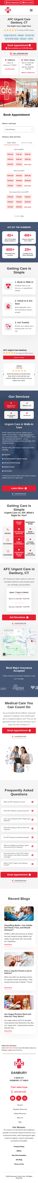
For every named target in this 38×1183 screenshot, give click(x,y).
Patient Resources (20, 1113)
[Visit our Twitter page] (18, 1098)
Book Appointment (13, 2)
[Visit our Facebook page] (12, 1098)
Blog (20, 1122)
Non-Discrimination (19, 1155)
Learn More (17, 488)
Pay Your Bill (29, 2)
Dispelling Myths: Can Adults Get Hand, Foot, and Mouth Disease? (18, 927)
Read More (8, 944)
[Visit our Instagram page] (24, 1098)
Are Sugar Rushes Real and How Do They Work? (17, 1015)
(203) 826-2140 (10, 1048)
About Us (20, 1118)
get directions (17, 617)
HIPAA (19, 1151)
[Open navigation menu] (31, 10)
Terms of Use (19, 1164)
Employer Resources (20, 1109)
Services (20, 1105)
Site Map (19, 1160)
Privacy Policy (19, 1146)
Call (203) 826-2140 (20, 53)
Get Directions (10, 69)
